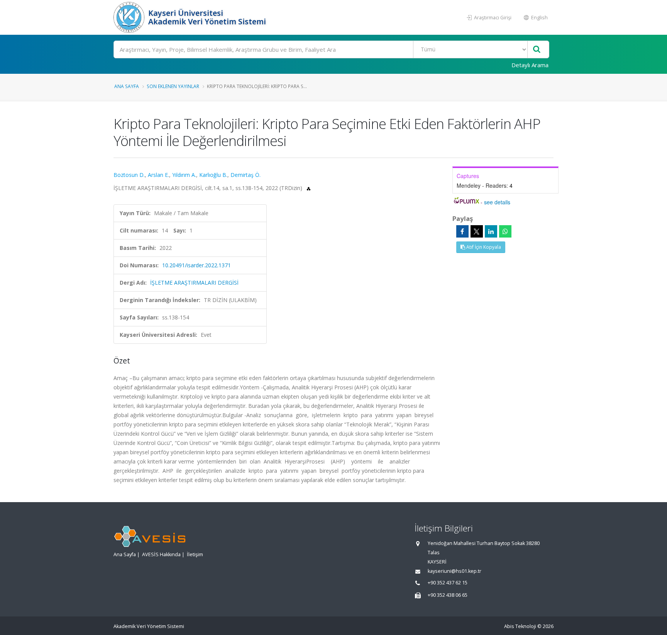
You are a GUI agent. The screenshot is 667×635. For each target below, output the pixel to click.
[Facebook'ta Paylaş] (462, 231)
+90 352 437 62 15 (447, 582)
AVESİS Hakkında (161, 554)
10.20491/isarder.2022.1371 (196, 265)
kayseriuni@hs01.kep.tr (454, 571)
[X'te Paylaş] (477, 231)
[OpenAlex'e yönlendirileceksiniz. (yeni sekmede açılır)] (308, 188)
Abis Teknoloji (520, 626)
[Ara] (536, 49)
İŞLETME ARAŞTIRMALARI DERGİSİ (194, 282)
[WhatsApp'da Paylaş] (505, 231)
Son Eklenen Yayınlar (173, 86)
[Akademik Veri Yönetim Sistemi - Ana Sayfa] (129, 17)
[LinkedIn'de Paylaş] (491, 231)
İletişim (195, 554)
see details (497, 202)
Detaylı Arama (529, 65)
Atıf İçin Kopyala (483, 247)
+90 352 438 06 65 (447, 595)
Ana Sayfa (126, 86)
